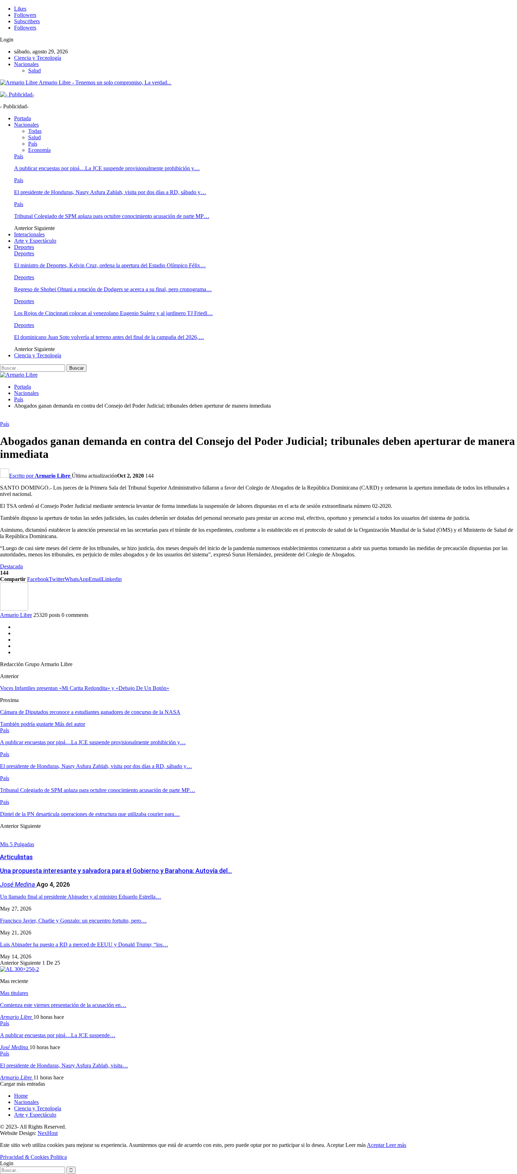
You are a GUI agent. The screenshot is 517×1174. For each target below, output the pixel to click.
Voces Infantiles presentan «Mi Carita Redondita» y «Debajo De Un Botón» (84, 688)
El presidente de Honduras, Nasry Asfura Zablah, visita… (64, 1065)
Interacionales (29, 234)
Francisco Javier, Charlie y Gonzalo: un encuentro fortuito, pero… (73, 921)
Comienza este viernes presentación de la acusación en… (63, 1005)
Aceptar (376, 1145)
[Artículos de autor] (14, 609)
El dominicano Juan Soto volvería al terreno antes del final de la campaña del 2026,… (109, 337)
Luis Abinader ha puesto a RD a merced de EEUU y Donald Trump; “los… (84, 945)
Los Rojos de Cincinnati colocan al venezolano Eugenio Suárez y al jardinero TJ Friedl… (113, 313)
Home (21, 1096)
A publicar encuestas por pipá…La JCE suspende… (57, 1035)
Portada (22, 118)
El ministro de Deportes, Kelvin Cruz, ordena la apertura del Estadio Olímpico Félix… (110, 265)
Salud (34, 71)
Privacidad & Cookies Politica (33, 1157)
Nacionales (26, 64)
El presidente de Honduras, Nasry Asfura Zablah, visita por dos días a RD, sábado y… (110, 192)
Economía (39, 150)
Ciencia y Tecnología (37, 58)
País (32, 144)
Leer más (396, 1145)
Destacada (11, 566)
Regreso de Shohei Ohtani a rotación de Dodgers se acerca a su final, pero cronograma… (113, 289)
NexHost (48, 1133)
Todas (35, 131)
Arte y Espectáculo (35, 241)
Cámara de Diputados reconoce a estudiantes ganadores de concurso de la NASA (90, 712)
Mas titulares (14, 993)
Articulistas (16, 857)
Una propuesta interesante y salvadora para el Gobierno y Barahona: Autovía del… (116, 870)
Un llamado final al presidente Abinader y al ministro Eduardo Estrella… (80, 897)
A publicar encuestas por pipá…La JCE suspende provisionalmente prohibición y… (107, 168)
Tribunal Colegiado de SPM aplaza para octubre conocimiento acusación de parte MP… (111, 216)
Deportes (24, 247)
